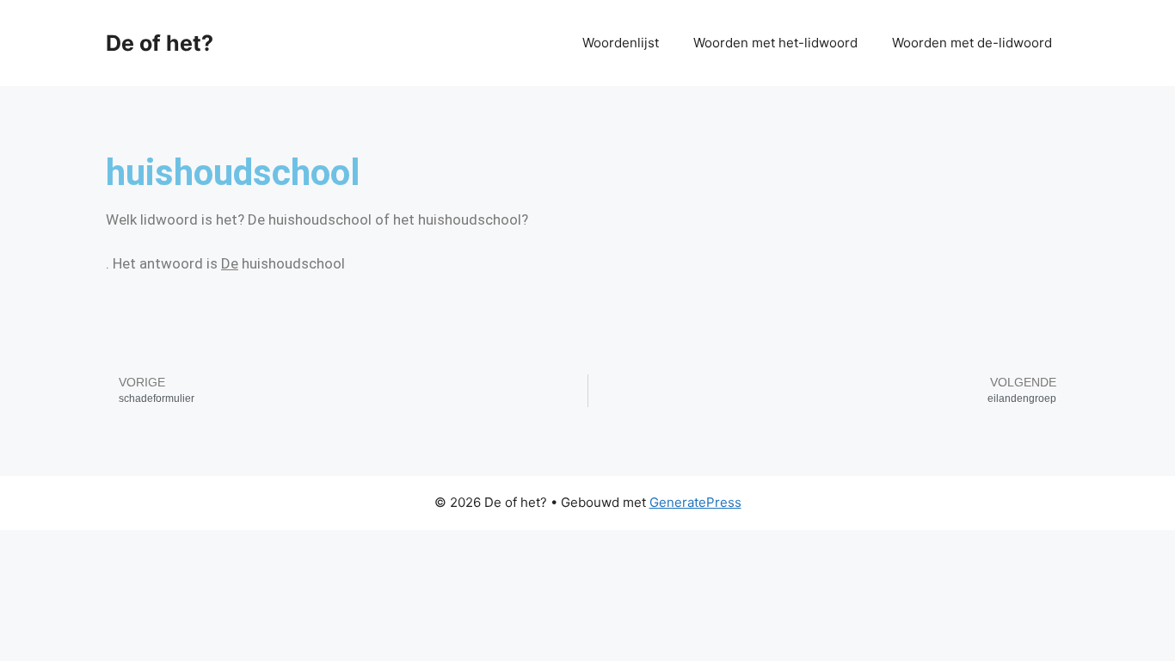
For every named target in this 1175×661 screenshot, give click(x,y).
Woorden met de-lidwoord (972, 42)
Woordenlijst (620, 42)
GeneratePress (695, 502)
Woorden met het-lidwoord (775, 42)
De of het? (159, 43)
